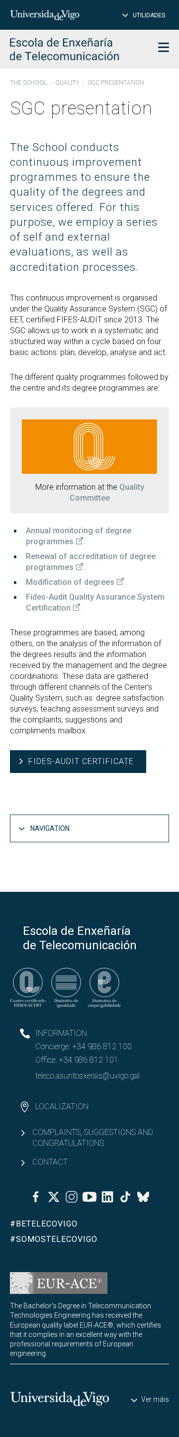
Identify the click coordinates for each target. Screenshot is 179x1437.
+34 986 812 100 (102, 1046)
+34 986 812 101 (88, 1060)
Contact (50, 1162)
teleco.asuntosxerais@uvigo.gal (87, 1075)
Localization (62, 1106)
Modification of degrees (70, 582)
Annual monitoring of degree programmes (78, 536)
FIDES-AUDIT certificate (81, 761)
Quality (67, 82)
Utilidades (149, 15)
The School (28, 82)
